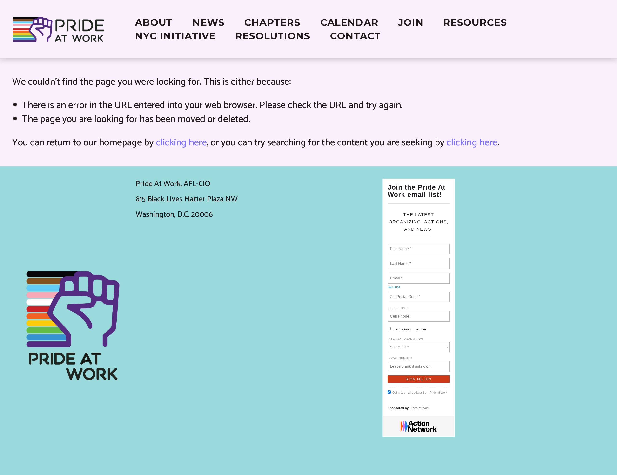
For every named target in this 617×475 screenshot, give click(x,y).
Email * (395, 275)
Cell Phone (397, 308)
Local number (400, 358)
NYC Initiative (175, 36)
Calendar (349, 22)
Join (410, 22)
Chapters (272, 22)
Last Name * (399, 260)
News (208, 22)
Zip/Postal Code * (404, 293)
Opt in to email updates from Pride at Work (419, 392)
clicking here (181, 142)
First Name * (399, 245)
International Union (405, 338)
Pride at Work (419, 408)
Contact (355, 36)
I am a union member (410, 329)
